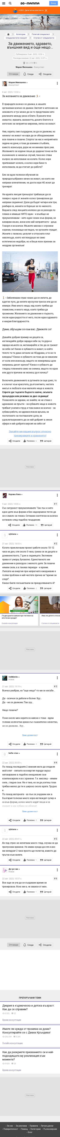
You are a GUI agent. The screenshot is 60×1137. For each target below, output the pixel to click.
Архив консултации (11, 1020)
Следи (30, 74)
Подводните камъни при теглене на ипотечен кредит (17, 617)
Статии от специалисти (50, 623)
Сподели (47, 74)
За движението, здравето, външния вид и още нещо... (30, 45)
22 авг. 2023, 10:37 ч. (38, 58)
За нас (10, 1126)
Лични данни (47, 1126)
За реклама (21, 1126)
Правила (34, 1126)
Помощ (24, 1129)
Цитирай (47, 441)
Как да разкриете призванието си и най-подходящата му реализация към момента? (28, 1055)
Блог (30, 1132)
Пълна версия (50, 1129)
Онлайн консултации (10, 623)
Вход (53, 3)
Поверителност (10, 1129)
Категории (36, 1129)
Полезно (32, 441)
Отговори (13, 74)
